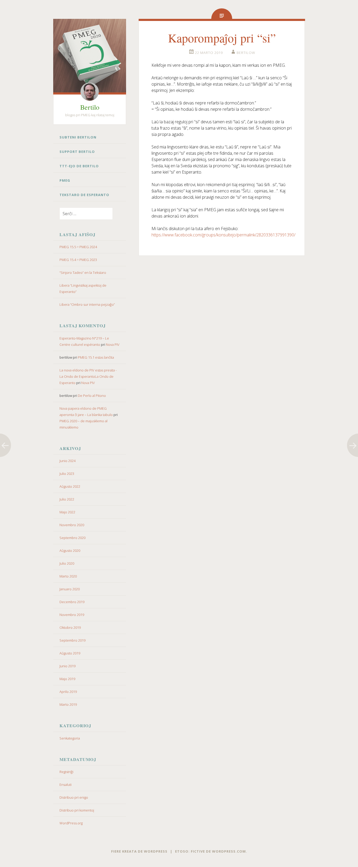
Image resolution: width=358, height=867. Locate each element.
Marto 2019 (68, 704)
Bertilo (89, 107)
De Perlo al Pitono (92, 395)
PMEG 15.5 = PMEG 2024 (78, 246)
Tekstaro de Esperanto (84, 194)
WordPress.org (71, 823)
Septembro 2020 (72, 537)
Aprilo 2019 (68, 691)
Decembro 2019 (71, 601)
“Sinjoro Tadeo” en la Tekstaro (82, 272)
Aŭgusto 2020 (69, 550)
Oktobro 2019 (70, 627)
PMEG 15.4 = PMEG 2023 (78, 259)
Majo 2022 (67, 512)
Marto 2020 (68, 576)
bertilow (246, 52)
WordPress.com (229, 851)
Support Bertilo (77, 151)
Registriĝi (66, 771)
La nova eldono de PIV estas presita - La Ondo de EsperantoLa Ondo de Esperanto (88, 376)
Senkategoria (69, 738)
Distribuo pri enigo (73, 797)
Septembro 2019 (72, 640)
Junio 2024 (67, 460)
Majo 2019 (67, 678)
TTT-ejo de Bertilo (79, 166)
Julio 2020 (66, 563)
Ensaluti (65, 784)
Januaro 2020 (69, 589)
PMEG (64, 180)
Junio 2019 (67, 666)
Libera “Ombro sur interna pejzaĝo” (87, 304)
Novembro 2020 (71, 525)
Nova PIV (113, 344)
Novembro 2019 (71, 614)
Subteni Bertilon (77, 137)
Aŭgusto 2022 (69, 486)
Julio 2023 (66, 473)
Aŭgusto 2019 (69, 653)
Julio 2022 (66, 499)
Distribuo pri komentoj (76, 810)
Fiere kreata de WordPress (139, 851)
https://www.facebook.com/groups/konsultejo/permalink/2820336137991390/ (223, 235)
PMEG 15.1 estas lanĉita (96, 357)
